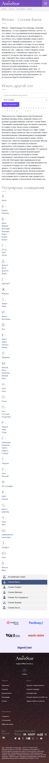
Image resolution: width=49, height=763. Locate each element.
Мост (4, 378)
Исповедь (6, 319)
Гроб (4, 252)
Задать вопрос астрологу (35, 701)
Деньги (5, 265)
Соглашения (6, 720)
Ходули (5, 499)
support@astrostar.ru (24, 664)
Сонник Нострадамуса (18, 597)
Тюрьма (5, 463)
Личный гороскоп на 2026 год (36, 697)
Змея (4, 306)
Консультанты (7, 693)
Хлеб (4, 496)
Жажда (5, 294)
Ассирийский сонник (16, 577)
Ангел (4, 200)
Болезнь (5, 213)
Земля (4, 304)
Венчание (6, 229)
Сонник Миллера (15, 592)
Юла (4, 557)
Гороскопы (5, 685)
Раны (4, 430)
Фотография (7, 486)
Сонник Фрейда (14, 603)
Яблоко (5, 567)
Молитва (5, 373)
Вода (4, 234)
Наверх (24, 674)
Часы (4, 522)
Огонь (4, 401)
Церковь (5, 512)
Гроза (4, 255)
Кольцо (5, 345)
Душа (4, 273)
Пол (3, 411)
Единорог (6, 283)
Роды (4, 432)
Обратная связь (7, 724)
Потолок (5, 414)
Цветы (5, 509)
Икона (4, 316)
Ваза (4, 223)
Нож (4, 391)
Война (4, 237)
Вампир (5, 226)
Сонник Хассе (14, 608)
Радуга (5, 427)
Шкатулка (6, 537)
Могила (5, 367)
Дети (4, 268)
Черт (4, 525)
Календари (6, 697)
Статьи (4, 701)
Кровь (4, 347)
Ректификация (31, 693)
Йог (3, 329)
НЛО (4, 388)
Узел (4, 473)
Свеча (4, 448)
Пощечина (6, 417)
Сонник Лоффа (14, 587)
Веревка (5, 231)
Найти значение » (10, 104)
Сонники (5, 689)
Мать (4, 370)
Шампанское (7, 535)
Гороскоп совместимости (35, 685)
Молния (5, 376)
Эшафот (5, 547)
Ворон (4, 240)
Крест (4, 339)
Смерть (5, 451)
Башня (4, 210)
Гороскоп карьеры (32, 689)
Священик (6, 442)
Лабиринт (6, 357)
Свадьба (5, 445)
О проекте (5, 716)
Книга (4, 342)
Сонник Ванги (14, 582)
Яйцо (4, 570)
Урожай (5, 476)
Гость (4, 250)
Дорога (5, 271)
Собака (5, 453)
